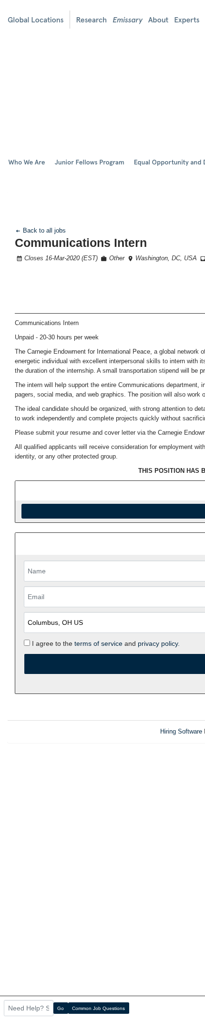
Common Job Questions (98, 1008)
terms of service (98, 643)
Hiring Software (181, 731)
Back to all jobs (43, 230)
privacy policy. (159, 643)
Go (60, 1008)
